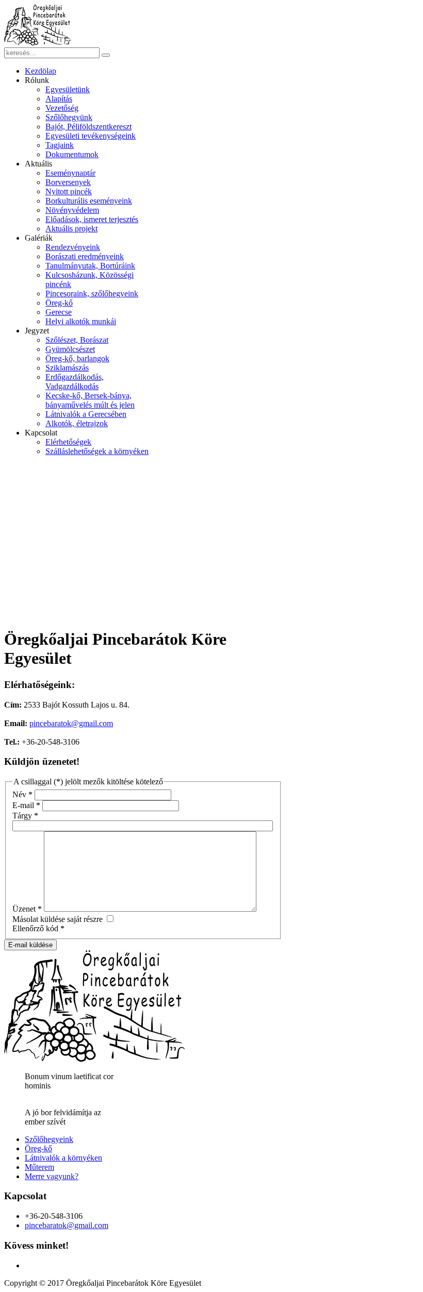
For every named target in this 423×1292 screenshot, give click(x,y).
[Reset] (106, 55)
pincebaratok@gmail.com (71, 723)
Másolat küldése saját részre (57, 919)
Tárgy (25, 815)
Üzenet (27, 908)
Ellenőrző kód (38, 928)
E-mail (26, 805)
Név (22, 794)
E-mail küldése (30, 945)
